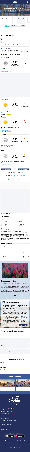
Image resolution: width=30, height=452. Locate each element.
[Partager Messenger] (21, 175)
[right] (28, 19)
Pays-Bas (4, 4)
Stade (25, 335)
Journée (7, 25)
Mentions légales (8, 440)
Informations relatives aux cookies (9, 443)
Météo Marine (5, 427)
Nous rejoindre (5, 416)
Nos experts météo (6, 411)
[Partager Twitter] (18, 175)
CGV (18, 440)
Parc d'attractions (17, 335)
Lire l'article (23, 325)
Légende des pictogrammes (9, 420)
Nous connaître (5, 413)
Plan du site (22, 440)
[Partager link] (12, 175)
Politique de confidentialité (23, 443)
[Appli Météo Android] (20, 436)
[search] (28, 2)
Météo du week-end (23, 169)
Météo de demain (6, 169)
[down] (15, 295)
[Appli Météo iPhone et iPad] (10, 436)
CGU (14, 440)
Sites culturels (7, 335)
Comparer (22, 25)
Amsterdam (15, 4)
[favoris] (24, 8)
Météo (1, 4)
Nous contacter (5, 418)
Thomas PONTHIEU (15, 38)
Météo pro (4, 429)
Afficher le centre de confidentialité (21, 445)
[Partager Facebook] (15, 175)
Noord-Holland (9, 4)
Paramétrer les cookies (7, 445)
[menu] (2, 2)
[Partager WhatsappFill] (24, 175)
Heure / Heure (14, 25)
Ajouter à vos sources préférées (16, 179)
